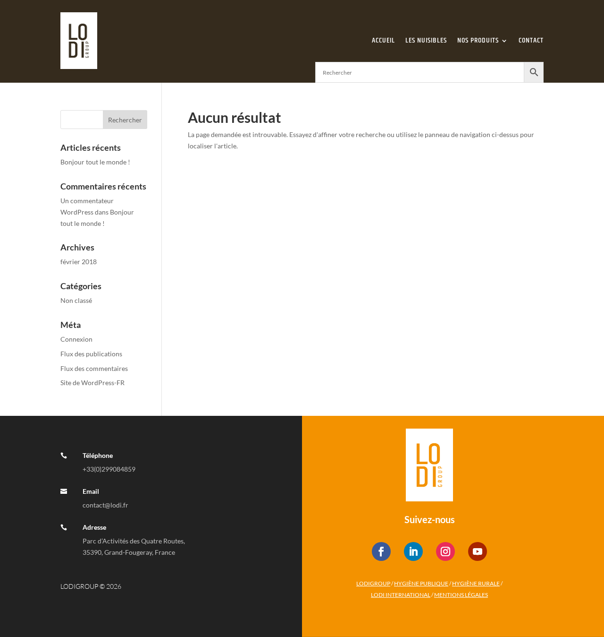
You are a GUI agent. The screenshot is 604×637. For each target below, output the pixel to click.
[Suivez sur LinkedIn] (413, 551)
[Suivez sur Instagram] (445, 551)
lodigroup (373, 583)
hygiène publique (421, 583)
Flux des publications (91, 354)
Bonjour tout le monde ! (95, 162)
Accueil (383, 40)
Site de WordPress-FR (92, 383)
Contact (531, 40)
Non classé (76, 300)
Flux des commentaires (94, 368)
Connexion (76, 339)
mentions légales (461, 594)
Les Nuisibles (426, 40)
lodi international (400, 594)
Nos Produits (478, 40)
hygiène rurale (476, 583)
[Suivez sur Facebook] (381, 551)
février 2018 (78, 262)
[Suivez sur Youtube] (477, 551)
